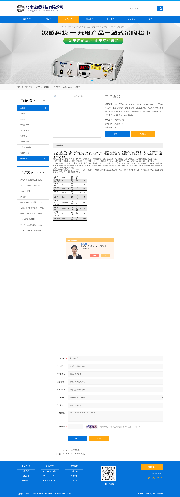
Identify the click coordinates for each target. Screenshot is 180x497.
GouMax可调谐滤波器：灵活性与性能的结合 (34, 225)
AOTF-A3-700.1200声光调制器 (74, 454)
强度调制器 (24, 136)
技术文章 (110, 19)
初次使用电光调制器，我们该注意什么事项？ (34, 202)
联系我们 (152, 19)
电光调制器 (24, 142)
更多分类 (23, 158)
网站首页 (27, 19)
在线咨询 (143, 134)
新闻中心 (89, 19)
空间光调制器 (25, 147)
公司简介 (48, 19)
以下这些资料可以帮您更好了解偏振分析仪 (34, 230)
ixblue (22, 113)
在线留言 (131, 19)
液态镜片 (23, 197)
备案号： (141, 494)
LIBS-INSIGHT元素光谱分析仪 (50, 480)
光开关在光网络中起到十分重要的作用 (34, 214)
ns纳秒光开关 (25, 191)
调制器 (46, 87)
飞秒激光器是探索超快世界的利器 (33, 208)
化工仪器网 (67, 494)
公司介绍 (25, 471)
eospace (23, 119)
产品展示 (38, 87)
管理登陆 (160, 494)
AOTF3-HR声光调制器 (71, 450)
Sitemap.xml (150, 494)
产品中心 (68, 19)
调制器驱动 (24, 125)
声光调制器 (56, 87)
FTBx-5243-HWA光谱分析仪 (50, 476)
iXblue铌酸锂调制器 (27, 219)
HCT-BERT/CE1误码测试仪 (50, 471)
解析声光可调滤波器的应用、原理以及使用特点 (34, 180)
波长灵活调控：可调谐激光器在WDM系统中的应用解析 (34, 185)
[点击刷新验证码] (92, 427)
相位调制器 (24, 153)
